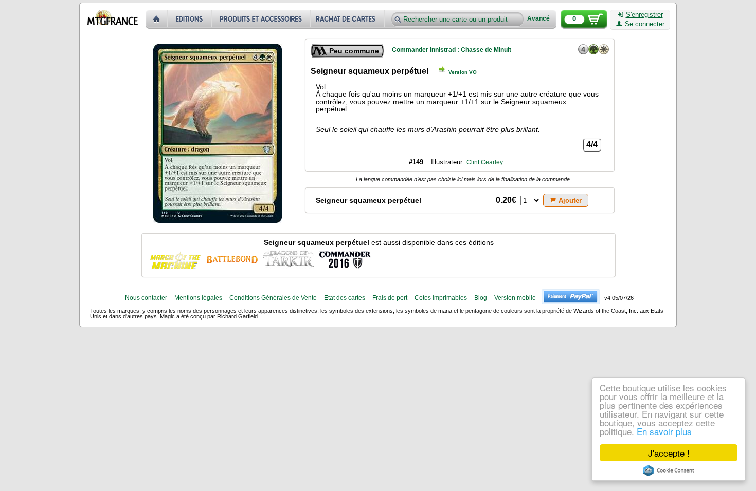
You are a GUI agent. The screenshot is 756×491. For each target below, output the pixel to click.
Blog (480, 297)
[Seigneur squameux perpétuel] (175, 259)
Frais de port (389, 297)
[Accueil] (157, 19)
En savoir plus (664, 431)
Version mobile (515, 297)
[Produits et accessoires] (261, 19)
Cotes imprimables (441, 297)
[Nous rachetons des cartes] (348, 19)
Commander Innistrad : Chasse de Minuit (451, 49)
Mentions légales (198, 297)
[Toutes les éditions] (190, 19)
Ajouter (570, 200)
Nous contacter (146, 297)
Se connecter (644, 24)
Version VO (462, 72)
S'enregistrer (644, 14)
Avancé (538, 19)
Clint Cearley (484, 162)
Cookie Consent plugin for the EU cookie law (668, 470)
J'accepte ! (669, 452)
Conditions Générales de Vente (273, 297)
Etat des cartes (344, 297)
